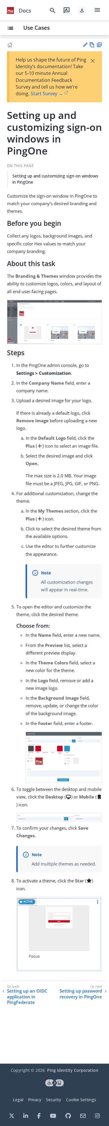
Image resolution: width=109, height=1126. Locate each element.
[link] (10, 10)
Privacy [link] (34, 1099)
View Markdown (92, 44)
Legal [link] (18, 1099)
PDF (99, 44)
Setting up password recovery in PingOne (81, 994)
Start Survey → (47, 93)
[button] (82, 10)
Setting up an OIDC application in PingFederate (27, 996)
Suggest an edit (85, 44)
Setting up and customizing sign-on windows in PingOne (55, 179)
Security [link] (53, 1099)
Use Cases (36, 27)
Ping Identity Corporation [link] (72, 1070)
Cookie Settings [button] (81, 1099)
